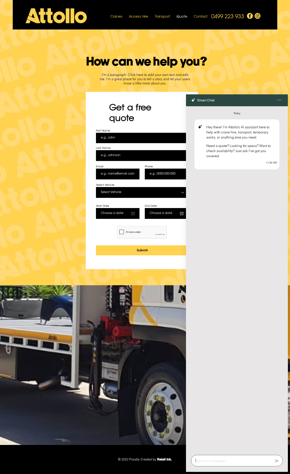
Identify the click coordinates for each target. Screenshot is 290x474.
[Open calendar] (133, 213)
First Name (103, 130)
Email (99, 166)
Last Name (103, 148)
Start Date (102, 206)
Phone (149, 166)
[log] (237, 279)
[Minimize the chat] (279, 100)
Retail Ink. (164, 459)
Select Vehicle (105, 185)
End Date (151, 206)
